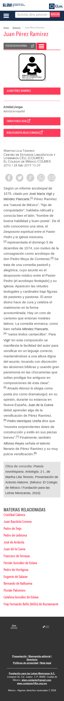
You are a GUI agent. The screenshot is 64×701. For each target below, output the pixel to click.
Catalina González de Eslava (21, 597)
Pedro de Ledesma (15, 535)
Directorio (32, 659)
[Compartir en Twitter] (19, 177)
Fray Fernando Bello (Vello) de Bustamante (31, 604)
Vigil (7, 340)
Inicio (6, 28)
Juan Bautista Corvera (17, 522)
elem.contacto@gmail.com (36, 680)
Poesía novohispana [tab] (16, 46)
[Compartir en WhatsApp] (41, 177)
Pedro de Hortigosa (16, 570)
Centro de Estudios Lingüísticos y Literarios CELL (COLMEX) (29, 156)
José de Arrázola (14, 542)
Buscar (55, 14)
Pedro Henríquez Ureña (24, 421)
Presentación (19, 656)
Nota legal (45, 663)
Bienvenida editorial (40, 656)
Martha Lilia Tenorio (19, 150)
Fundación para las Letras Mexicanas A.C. (32, 673)
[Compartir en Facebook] (9, 177)
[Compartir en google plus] (30, 177)
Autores (16, 28)
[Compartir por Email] (51, 177)
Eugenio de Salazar (16, 577)
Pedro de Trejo (13, 529)
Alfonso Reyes (14, 443)
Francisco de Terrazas (17, 556)
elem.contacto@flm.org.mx (32, 683)
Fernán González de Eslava (20, 563)
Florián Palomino (14, 590)
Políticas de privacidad (25, 663)
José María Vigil (40, 194)
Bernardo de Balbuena (18, 584)
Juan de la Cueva (40, 405)
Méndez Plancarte (16, 199)
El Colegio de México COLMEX (27, 161)
